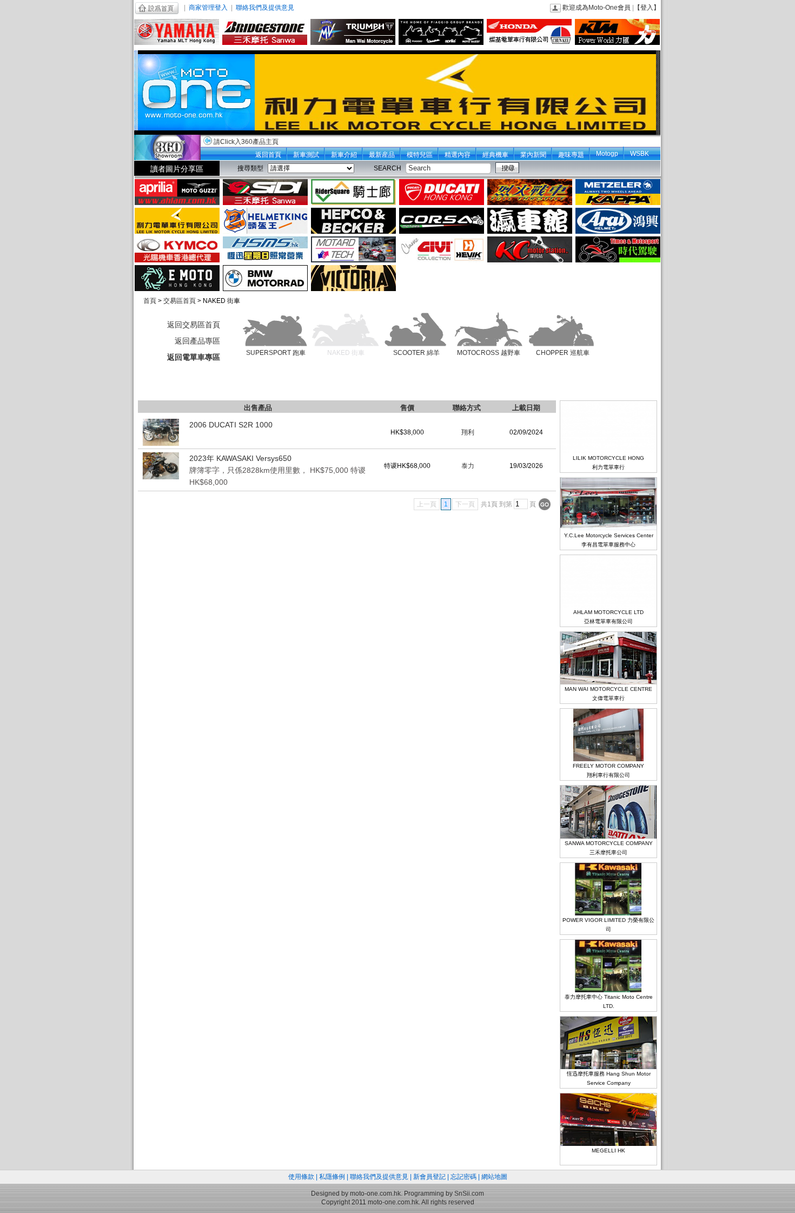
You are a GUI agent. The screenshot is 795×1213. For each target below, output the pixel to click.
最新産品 (382, 155)
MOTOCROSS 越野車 (488, 353)
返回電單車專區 (193, 357)
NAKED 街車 (346, 353)
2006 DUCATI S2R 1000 (231, 424)
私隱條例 (332, 1177)
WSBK (639, 153)
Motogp (607, 153)
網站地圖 (494, 1177)
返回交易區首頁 (193, 324)
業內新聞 (533, 155)
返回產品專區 (197, 341)
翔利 (467, 432)
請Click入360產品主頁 (246, 142)
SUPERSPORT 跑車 (276, 353)
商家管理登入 (208, 7)
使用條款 (301, 1177)
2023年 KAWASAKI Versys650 (277, 470)
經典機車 (495, 155)
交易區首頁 (179, 301)
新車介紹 (344, 155)
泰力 (467, 466)
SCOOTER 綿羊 (416, 353)
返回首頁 (268, 155)
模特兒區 (420, 155)
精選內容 (458, 155)
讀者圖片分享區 (176, 168)
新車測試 (306, 155)
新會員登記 (429, 1177)
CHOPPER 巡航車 (562, 353)
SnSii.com (469, 1193)
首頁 (149, 301)
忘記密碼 (463, 1177)
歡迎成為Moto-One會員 (596, 7)
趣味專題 (571, 155)
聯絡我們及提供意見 (265, 7)
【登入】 (647, 7)
